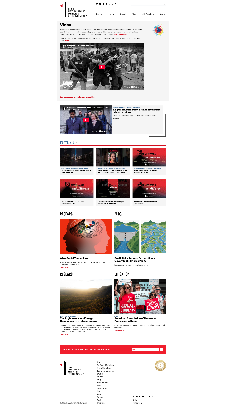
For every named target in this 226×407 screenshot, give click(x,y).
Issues (98, 14)
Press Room (101, 403)
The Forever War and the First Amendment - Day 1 (72, 203)
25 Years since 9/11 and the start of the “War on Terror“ (76, 171)
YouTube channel (120, 34)
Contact (135, 400)
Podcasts (100, 397)
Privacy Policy (137, 403)
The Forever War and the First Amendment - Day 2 (145, 171)
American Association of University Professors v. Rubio (135, 319)
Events (99, 385)
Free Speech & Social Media (105, 365)
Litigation (111, 14)
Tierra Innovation (71, 403)
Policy (134, 14)
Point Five (85, 402)
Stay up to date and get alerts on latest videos (77, 97)
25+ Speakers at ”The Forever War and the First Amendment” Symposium (112, 171)
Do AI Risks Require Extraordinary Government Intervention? (134, 259)
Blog (98, 391)
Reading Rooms (102, 388)
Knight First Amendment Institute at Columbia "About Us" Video (136, 110)
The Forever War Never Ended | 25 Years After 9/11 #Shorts (111, 203)
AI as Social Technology (74, 258)
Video (99, 394)
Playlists (67, 142)
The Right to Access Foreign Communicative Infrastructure (78, 319)
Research (123, 14)
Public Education (147, 14)
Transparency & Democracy (105, 371)
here (67, 41)
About (162, 14)
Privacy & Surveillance (104, 368)
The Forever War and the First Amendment (126, 107)
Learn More (64, 267)
